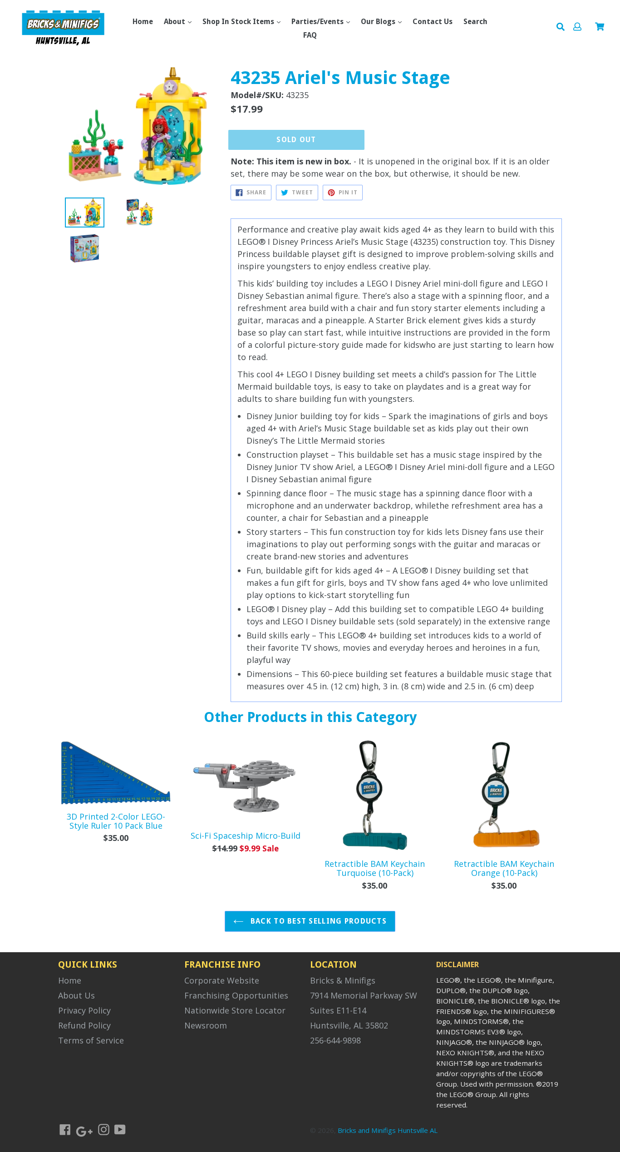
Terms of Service (91, 1040)
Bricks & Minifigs (342, 980)
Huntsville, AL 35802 (349, 1025)
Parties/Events (318, 21)
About (175, 21)
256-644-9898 (335, 1040)
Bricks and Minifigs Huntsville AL (388, 1130)
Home (143, 21)
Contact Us (433, 21)
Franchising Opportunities (236, 995)
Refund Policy (84, 1025)
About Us (76, 995)
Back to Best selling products (317, 921)
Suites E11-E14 (338, 1010)
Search (475, 21)
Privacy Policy (84, 1010)
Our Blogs (379, 21)
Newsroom (205, 1025)
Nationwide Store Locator (234, 1010)
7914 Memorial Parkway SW (363, 995)
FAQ (310, 35)
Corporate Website (221, 980)
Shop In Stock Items (239, 21)
